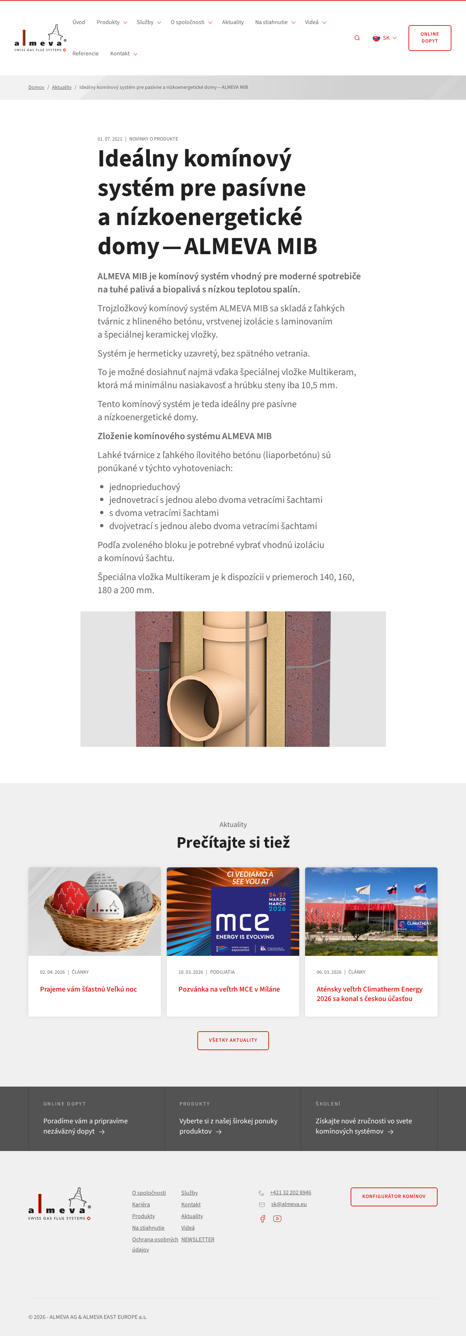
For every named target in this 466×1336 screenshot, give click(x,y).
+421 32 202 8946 (290, 1193)
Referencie (85, 54)
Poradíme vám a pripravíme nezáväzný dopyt (85, 1126)
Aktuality (233, 22)
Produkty (108, 22)
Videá (312, 22)
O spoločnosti (188, 22)
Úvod (78, 22)
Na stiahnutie (271, 22)
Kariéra (141, 1205)
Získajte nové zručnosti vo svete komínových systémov (364, 1126)
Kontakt (120, 54)
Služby (145, 22)
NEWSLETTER (197, 1239)
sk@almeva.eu (289, 1204)
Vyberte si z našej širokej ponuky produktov (228, 1126)
